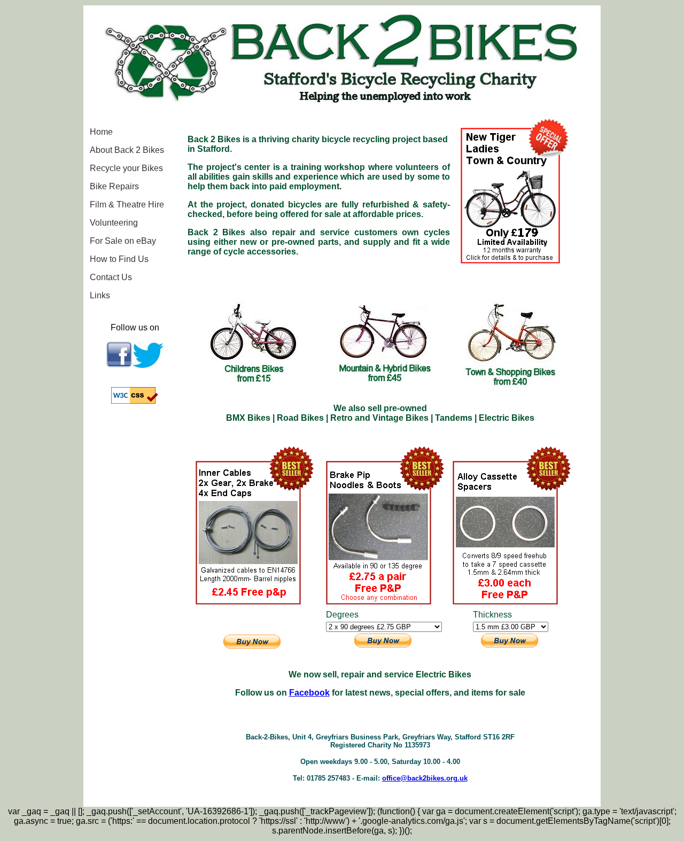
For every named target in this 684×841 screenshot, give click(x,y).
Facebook (309, 692)
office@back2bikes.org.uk (425, 778)
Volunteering (114, 222)
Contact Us (111, 277)
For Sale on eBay (123, 240)
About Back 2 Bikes (127, 150)
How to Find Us (119, 259)
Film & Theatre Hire (127, 204)
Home (101, 131)
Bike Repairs (114, 186)
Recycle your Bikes (126, 168)
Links (100, 295)
